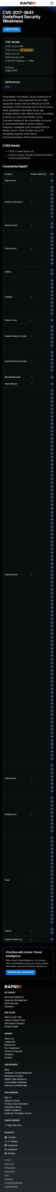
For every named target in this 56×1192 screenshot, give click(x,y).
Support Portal (11, 1100)
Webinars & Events (13, 1076)
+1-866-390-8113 (12, 1125)
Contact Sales (11, 1026)
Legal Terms (9, 1164)
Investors (9, 1054)
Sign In (7, 1097)
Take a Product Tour (14, 1020)
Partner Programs (13, 1051)
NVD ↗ (8, 86)
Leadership (9, 1041)
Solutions (9, 1006)
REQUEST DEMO (12, 30)
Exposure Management (15, 1000)
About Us (9, 1038)
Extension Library (13, 1107)
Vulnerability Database (15, 1082)
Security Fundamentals (15, 1085)
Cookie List (8, 1179)
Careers (8, 1057)
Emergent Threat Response (18, 1072)
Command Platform (14, 997)
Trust (6, 1175)
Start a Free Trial (12, 1017)
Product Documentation (16, 1103)
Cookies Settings (11, 1187)
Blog (6, 1069)
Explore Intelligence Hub (20, 972)
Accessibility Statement (13, 1183)
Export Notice (9, 1171)
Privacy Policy (9, 1168)
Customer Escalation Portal (17, 1113)
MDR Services (11, 1003)
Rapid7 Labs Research (15, 1079)
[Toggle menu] (51, 3)
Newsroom (9, 1045)
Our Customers (12, 1048)
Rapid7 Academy (12, 1110)
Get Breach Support (14, 1023)
